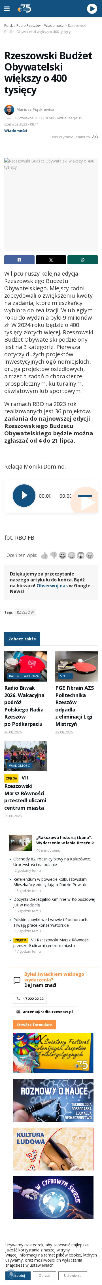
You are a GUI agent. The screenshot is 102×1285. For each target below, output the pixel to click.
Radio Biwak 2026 (24, 676)
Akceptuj (18, 1275)
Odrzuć (44, 1275)
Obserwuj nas (52, 586)
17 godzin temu (28, 930)
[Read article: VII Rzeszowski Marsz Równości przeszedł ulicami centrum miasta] (25, 756)
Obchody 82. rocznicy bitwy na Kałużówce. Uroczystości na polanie (52, 861)
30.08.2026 (13, 732)
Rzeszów (25, 612)
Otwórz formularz (34, 1024)
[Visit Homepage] (24, 8)
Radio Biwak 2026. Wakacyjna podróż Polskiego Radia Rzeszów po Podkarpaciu (24, 705)
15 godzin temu (28, 890)
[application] (51, 496)
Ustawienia (73, 1275)
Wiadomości (15, 130)
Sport (65, 676)
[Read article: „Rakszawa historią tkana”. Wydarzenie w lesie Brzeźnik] (20, 843)
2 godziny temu (28, 870)
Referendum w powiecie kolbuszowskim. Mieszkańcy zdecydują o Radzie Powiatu (50, 882)
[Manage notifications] (11, 1274)
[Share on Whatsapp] (82, 259)
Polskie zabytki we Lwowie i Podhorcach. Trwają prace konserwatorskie (50, 922)
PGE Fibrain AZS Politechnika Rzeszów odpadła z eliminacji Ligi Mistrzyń (74, 705)
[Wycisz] (75, 495)
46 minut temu (48, 850)
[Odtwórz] (24, 495)
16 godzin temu (28, 910)
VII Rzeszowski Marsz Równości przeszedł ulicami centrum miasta (25, 792)
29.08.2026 (64, 732)
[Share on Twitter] (51, 259)
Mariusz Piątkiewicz (35, 109)
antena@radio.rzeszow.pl (48, 1011)
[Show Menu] (7, 8)
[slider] (83, 496)
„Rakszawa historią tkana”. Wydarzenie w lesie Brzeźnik (65, 840)
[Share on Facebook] (19, 259)
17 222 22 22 (33, 998)
